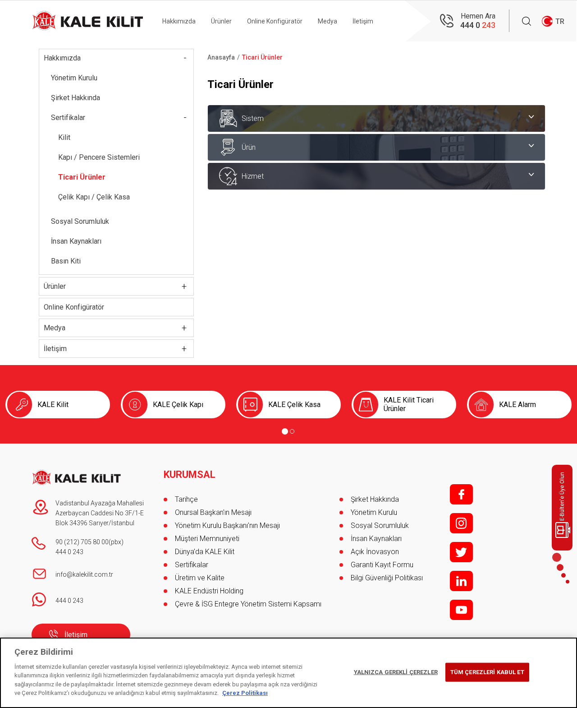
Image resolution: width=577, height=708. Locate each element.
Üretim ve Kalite (199, 578)
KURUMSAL (189, 474)
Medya (327, 21)
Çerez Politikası (245, 692)
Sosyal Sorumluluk (80, 221)
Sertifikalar (68, 117)
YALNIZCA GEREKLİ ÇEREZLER (396, 672)
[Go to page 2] (292, 431)
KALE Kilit (53, 404)
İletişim (363, 21)
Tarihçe (186, 499)
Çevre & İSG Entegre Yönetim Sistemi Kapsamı (248, 604)
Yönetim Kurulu (74, 78)
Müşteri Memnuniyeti (207, 538)
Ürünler (221, 21)
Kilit (64, 137)
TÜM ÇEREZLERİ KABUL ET (487, 672)
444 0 (477, 25)
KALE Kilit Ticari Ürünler (409, 404)
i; (461, 523)
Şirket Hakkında (75, 97)
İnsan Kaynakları (76, 241)
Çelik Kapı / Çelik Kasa (94, 197)
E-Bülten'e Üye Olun (562, 496)
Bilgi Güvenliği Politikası (387, 578)
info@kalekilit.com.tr (84, 574)
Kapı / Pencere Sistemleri (99, 157)
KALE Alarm (517, 404)
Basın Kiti (66, 261)
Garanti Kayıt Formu (383, 564)
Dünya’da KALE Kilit (204, 551)
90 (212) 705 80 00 (82, 542)
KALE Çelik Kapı (178, 404)
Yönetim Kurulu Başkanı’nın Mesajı (227, 525)
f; (461, 494)
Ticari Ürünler (81, 177)
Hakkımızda (179, 21)
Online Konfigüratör (274, 21)
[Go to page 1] (285, 431)
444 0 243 (69, 551)
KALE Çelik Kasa (294, 404)
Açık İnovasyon (375, 551)
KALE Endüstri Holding (209, 591)
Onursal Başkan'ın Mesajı (213, 512)
